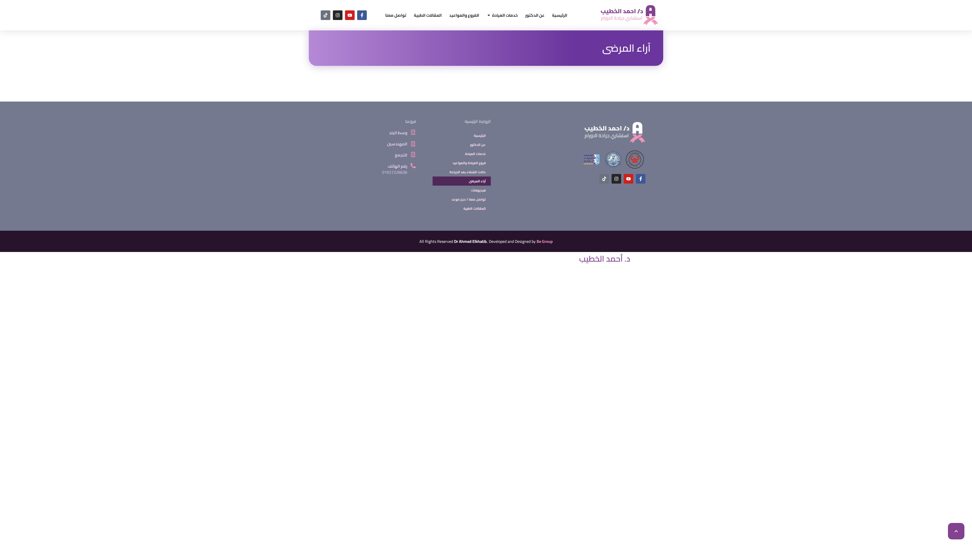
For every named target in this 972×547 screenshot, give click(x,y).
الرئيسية (480, 135)
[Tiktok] (325, 15)
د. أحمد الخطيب (604, 258)
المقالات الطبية (474, 208)
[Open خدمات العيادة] (489, 15)
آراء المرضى (626, 47)
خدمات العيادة (475, 154)
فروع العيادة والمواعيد (469, 163)
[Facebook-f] (362, 15)
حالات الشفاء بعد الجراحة (468, 172)
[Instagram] (337, 15)
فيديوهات (478, 190)
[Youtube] (350, 15)
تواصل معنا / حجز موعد (469, 199)
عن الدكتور (478, 145)
